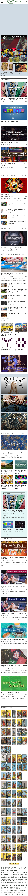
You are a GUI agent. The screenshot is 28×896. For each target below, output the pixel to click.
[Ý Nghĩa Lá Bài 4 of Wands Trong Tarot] (19, 758)
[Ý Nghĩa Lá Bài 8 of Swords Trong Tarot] (14, 821)
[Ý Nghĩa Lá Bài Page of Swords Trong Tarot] (3, 830)
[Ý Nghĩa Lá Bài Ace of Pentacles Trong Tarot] (3, 839)
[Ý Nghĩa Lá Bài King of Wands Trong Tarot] (19, 776)
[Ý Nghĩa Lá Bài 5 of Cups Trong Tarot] (24, 785)
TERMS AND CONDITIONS (18, 894)
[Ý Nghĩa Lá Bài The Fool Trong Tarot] (3, 714)
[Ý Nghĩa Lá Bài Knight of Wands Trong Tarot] (8, 776)
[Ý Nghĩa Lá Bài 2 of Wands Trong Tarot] (8, 758)
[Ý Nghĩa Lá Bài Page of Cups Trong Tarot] (3, 803)
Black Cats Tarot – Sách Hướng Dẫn (17, 221)
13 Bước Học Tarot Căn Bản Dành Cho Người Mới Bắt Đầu (7, 74)
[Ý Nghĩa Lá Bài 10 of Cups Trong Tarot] (24, 794)
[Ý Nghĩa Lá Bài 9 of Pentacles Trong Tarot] (19, 848)
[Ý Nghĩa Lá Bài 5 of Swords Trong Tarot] (24, 812)
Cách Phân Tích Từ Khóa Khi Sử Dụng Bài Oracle (13, 613)
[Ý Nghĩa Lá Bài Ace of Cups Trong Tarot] (3, 785)
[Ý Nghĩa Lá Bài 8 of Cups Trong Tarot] (14, 794)
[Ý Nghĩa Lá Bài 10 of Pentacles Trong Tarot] (24, 848)
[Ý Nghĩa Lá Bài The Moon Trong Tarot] (19, 741)
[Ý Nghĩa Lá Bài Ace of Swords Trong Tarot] (3, 812)
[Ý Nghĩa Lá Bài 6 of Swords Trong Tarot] (3, 821)
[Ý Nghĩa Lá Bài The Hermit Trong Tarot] (24, 723)
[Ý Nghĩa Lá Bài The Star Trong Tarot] (14, 741)
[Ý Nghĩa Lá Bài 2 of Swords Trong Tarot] (8, 812)
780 (19, 384)
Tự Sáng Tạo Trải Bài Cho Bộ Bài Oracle (11, 693)
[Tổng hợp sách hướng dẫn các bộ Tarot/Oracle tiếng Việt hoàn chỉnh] (21, 53)
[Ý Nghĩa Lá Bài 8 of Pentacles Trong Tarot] (14, 848)
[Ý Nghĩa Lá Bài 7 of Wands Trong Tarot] (8, 767)
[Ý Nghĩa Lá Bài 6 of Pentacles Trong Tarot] (3, 848)
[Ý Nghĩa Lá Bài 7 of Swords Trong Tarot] (8, 821)
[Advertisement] (14, 18)
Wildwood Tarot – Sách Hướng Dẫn (17, 215)
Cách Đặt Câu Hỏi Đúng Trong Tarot (14, 382)
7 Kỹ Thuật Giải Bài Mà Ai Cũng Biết (17, 313)
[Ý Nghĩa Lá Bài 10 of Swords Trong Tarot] (24, 821)
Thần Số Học (1, 475)
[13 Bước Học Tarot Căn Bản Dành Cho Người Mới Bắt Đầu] (7, 66)
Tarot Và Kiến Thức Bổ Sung (1, 460)
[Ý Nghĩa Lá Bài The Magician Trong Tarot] (8, 714)
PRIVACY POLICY (7, 894)
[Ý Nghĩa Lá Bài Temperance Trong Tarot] (24, 732)
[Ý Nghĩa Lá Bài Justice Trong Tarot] (8, 732)
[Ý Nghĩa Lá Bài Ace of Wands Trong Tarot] (3, 758)
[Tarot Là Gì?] (21, 68)
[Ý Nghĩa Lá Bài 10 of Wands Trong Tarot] (24, 767)
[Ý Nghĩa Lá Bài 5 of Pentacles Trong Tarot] (24, 839)
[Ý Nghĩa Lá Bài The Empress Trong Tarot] (19, 714)
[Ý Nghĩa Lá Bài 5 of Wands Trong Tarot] (24, 758)
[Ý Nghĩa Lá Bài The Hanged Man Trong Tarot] (14, 732)
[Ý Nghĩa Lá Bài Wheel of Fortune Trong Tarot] (3, 732)
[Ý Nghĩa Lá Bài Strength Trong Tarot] (19, 723)
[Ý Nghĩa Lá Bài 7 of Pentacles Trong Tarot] (8, 848)
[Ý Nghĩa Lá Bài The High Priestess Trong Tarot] (14, 714)
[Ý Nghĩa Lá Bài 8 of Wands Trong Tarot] (14, 767)
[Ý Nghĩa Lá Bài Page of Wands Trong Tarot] (3, 776)
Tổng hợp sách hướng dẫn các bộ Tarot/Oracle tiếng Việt (21, 60)
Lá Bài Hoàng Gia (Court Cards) (1, 435)
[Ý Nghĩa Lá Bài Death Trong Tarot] (19, 732)
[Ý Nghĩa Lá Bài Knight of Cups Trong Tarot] (8, 803)
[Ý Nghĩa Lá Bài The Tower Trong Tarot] (8, 741)
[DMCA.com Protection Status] (14, 863)
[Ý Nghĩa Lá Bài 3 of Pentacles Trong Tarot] (14, 839)
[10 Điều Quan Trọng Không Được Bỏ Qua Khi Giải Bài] (14, 403)
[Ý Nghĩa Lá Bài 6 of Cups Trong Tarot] (3, 794)
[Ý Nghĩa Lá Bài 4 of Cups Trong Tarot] (19, 785)
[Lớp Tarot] (14, 363)
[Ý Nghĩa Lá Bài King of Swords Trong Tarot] (19, 830)
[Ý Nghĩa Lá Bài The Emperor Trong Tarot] (24, 714)
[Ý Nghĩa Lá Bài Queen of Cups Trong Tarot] (14, 803)
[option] (14, 126)
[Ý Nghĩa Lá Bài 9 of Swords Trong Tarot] (19, 821)
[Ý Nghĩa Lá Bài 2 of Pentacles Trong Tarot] (8, 839)
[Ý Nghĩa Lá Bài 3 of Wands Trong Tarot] (14, 758)
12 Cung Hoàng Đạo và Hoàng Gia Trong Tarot (13, 452)
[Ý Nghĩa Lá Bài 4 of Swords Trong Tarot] (19, 812)
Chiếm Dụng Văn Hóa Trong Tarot (9, 121)
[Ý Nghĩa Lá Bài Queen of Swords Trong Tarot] (14, 830)
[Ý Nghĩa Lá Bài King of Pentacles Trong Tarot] (19, 857)
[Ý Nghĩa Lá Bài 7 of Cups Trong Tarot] (8, 794)
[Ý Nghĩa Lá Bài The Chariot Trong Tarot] (14, 723)
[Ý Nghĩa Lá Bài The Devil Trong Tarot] (3, 741)
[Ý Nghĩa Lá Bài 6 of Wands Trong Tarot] (3, 767)
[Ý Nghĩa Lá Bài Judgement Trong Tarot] (3, 750)
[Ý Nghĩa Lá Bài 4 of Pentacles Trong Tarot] (19, 839)
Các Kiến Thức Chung (1, 676)
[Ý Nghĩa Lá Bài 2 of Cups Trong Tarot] (8, 785)
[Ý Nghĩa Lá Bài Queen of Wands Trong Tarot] (14, 776)
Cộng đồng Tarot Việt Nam (7, 867)
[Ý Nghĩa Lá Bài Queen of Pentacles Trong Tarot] (14, 857)
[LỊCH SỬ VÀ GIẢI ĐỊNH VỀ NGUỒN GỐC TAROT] (14, 421)
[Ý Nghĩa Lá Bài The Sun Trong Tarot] (24, 741)
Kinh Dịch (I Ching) (5, 194)
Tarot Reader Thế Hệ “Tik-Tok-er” (10, 142)
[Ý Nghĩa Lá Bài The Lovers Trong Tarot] (8, 723)
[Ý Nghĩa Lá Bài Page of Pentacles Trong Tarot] (3, 857)
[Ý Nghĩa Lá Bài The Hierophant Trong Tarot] (3, 723)
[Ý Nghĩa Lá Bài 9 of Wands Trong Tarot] (19, 767)
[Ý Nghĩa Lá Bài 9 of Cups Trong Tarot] (19, 794)
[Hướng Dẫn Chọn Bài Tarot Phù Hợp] (7, 53)
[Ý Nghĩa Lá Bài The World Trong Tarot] (8, 750)
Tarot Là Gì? (18, 73)
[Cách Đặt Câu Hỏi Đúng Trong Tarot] (14, 385)
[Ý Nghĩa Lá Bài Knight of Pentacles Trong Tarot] (8, 857)
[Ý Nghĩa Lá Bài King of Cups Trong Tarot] (19, 803)
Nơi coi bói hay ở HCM (17, 874)
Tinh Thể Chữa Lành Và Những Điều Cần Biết (12, 639)
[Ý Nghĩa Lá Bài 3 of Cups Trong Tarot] (14, 785)
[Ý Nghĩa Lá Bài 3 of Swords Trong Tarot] (14, 812)
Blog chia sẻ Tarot (1, 147)
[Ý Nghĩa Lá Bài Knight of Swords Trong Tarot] (8, 830)
